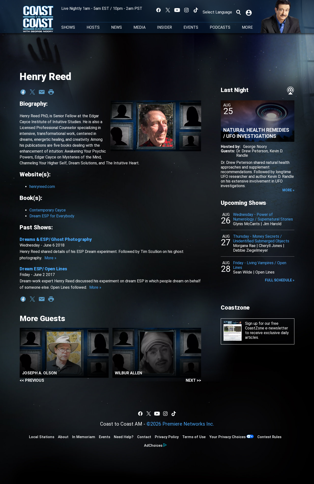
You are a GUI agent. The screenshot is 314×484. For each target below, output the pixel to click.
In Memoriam (83, 437)
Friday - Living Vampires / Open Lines (259, 265)
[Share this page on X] (32, 92)
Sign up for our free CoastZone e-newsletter (266, 325)
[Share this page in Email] (41, 92)
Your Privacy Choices (227, 437)
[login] (249, 12)
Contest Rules (269, 437)
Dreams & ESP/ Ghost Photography (56, 239)
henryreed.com (42, 186)
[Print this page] (51, 92)
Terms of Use (194, 437)
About (63, 437)
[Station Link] (38, 19)
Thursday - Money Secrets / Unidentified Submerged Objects (261, 238)
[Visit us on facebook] (158, 10)
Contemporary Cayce (47, 210)
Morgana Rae (244, 245)
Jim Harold (272, 224)
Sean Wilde (242, 272)
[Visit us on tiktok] (196, 10)
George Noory (255, 146)
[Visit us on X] (168, 10)
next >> (193, 380)
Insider (164, 27)
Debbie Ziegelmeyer (250, 250)
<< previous (32, 380)
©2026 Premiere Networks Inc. (180, 424)
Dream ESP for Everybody (51, 216)
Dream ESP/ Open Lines (43, 268)
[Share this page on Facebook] (23, 92)
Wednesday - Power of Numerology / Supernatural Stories (263, 217)
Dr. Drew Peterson (252, 151)
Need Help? (123, 437)
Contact (144, 437)
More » (50, 258)
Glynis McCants (246, 224)
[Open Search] (238, 12)
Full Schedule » (279, 280)
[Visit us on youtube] (177, 10)
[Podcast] (290, 90)
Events (190, 27)
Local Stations (41, 437)
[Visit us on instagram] (186, 10)
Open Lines (265, 272)
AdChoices (153, 445)
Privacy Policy (167, 437)
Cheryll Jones (270, 245)
